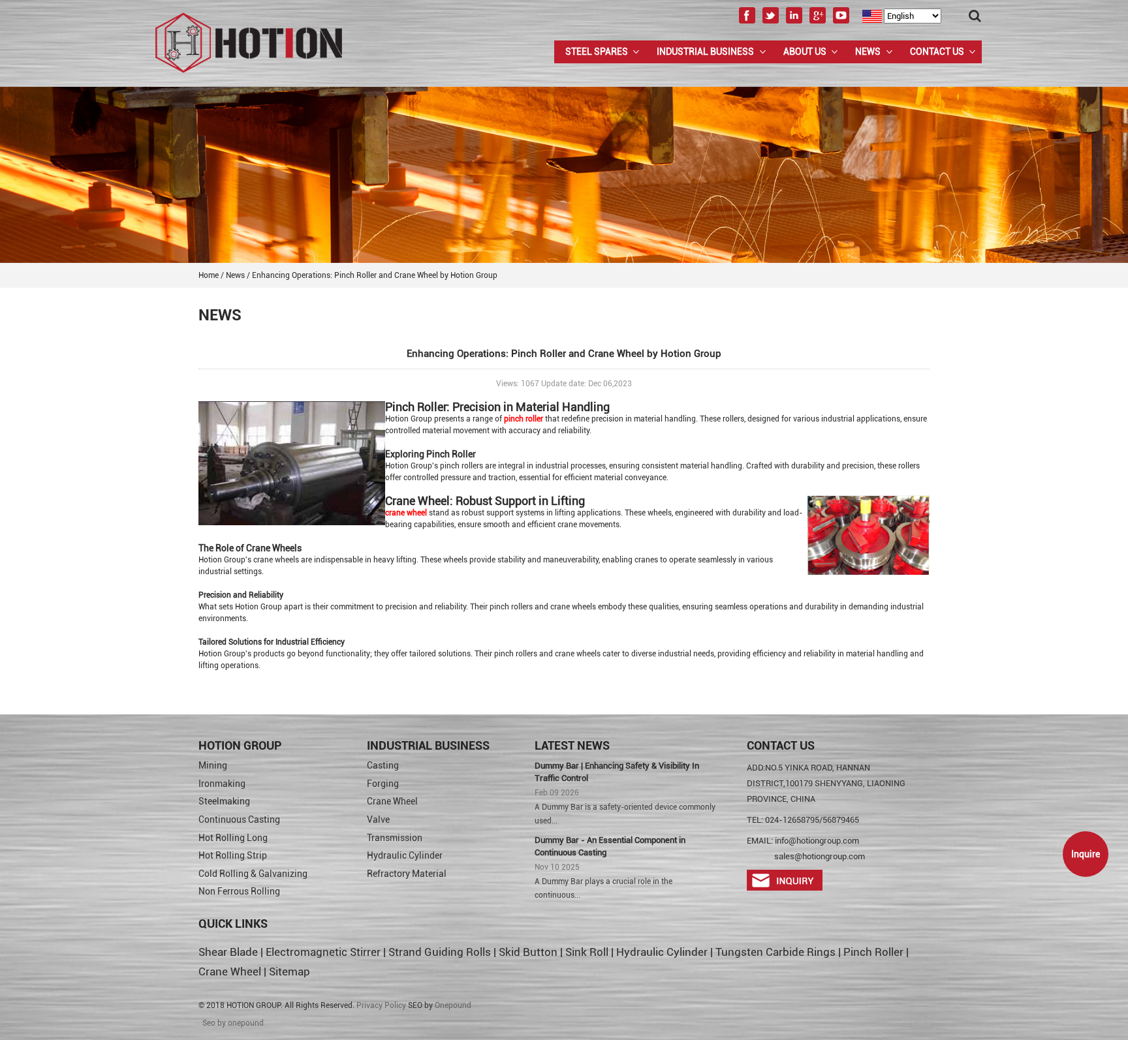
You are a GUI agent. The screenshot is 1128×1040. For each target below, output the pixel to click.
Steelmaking (224, 801)
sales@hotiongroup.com (819, 856)
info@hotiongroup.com (817, 841)
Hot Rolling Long (233, 838)
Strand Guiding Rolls (441, 951)
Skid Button (528, 951)
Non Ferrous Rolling (239, 891)
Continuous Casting (239, 819)
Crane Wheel (392, 801)
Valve (378, 819)
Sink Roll (586, 951)
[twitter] (770, 21)
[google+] (817, 21)
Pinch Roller (873, 951)
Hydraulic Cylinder (405, 855)
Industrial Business (705, 51)
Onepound (453, 1005)
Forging (383, 783)
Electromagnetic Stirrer (323, 951)
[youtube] (841, 21)
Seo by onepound (233, 1023)
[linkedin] (794, 21)
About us (804, 51)
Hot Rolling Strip (232, 855)
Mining (212, 765)
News (868, 51)
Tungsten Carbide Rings (775, 951)
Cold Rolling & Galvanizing (252, 873)
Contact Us (937, 51)
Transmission (394, 838)
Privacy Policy (381, 1005)
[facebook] (747, 21)
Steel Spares (596, 51)
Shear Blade (228, 951)
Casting (383, 765)
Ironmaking (221, 783)
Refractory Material (406, 873)
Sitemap (289, 971)
